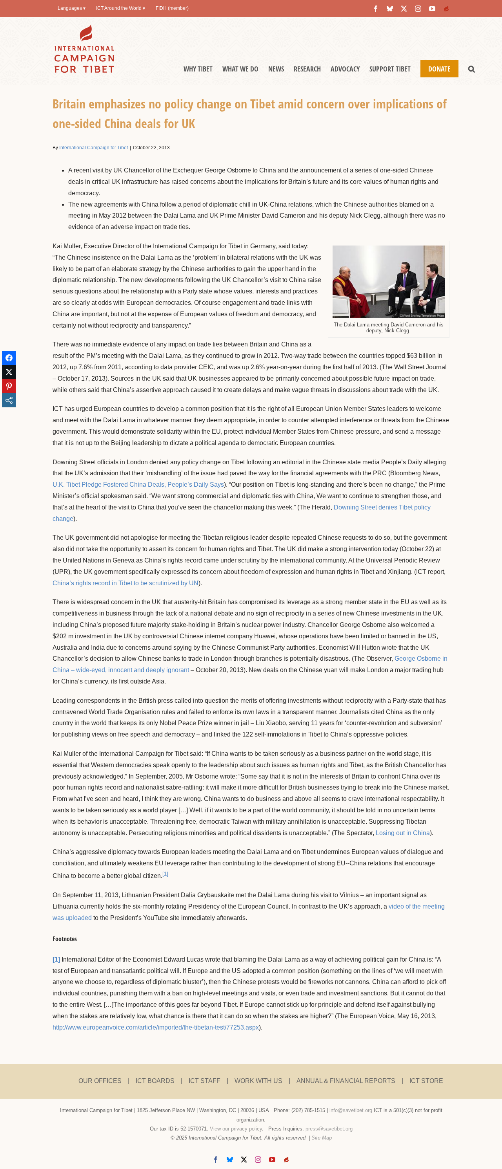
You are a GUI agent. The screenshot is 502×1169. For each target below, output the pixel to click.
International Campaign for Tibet (93, 147)
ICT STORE (426, 1080)
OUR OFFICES (100, 1080)
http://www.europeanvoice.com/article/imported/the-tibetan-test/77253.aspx (156, 1027)
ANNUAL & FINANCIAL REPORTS (345, 1080)
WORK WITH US (258, 1080)
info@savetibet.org (350, 1110)
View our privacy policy (236, 1129)
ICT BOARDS (155, 1080)
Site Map (321, 1138)
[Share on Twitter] (9, 372)
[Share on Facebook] (9, 358)
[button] (471, 68)
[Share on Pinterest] (9, 386)
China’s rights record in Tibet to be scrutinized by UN (125, 583)
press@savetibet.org (329, 1129)
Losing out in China (403, 833)
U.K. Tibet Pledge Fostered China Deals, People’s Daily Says (138, 484)
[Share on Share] (9, 400)
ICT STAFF (204, 1080)
